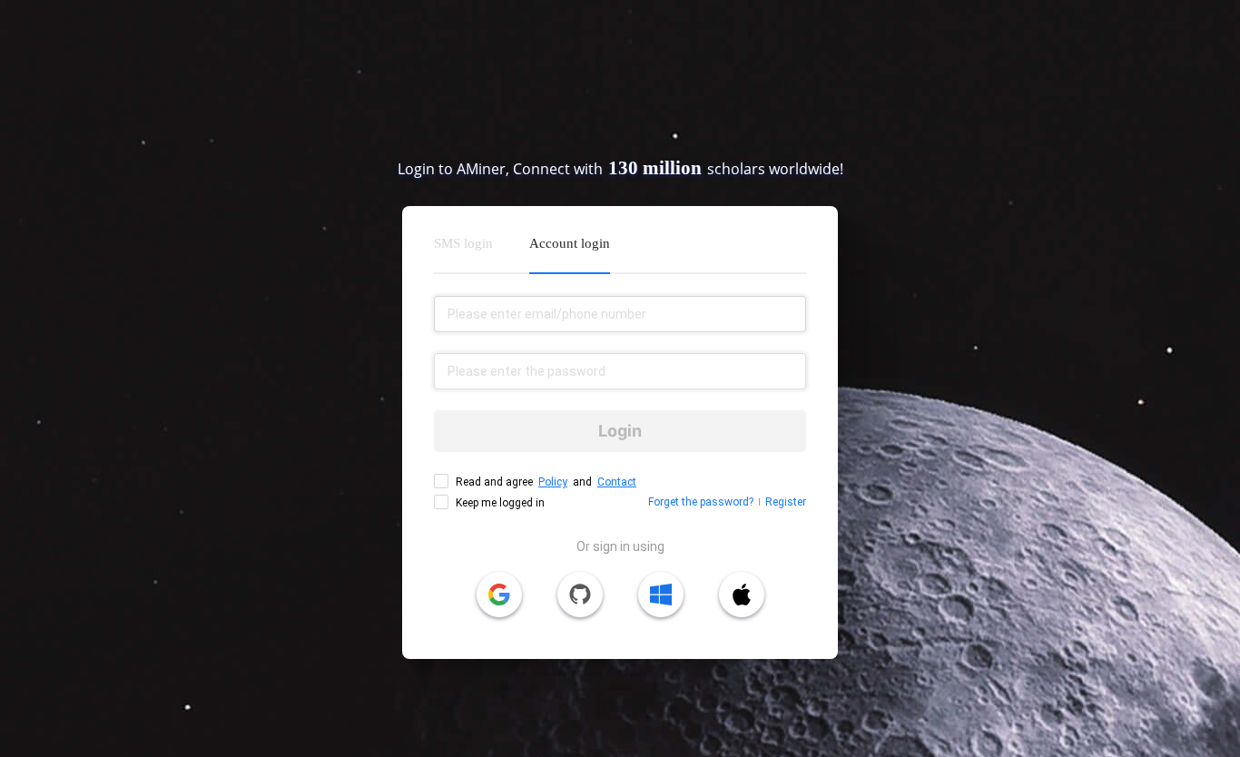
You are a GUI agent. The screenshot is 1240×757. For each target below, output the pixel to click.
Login (620, 430)
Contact (616, 482)
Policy (552, 482)
